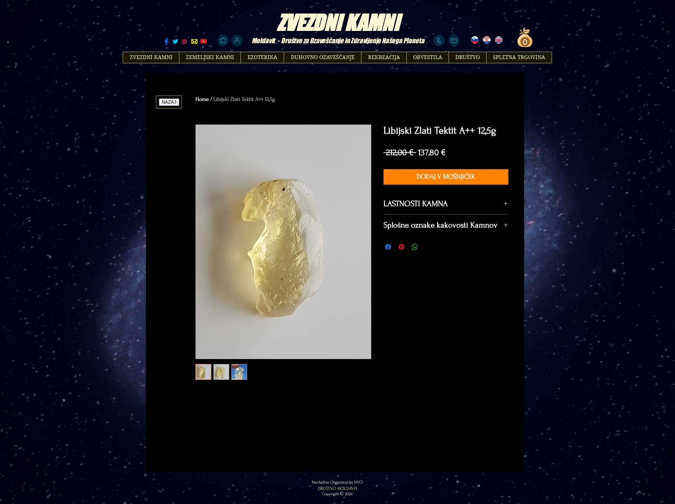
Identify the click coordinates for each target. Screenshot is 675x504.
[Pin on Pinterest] (401, 247)
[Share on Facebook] (388, 247)
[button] (524, 42)
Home (202, 99)
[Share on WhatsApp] (415, 247)
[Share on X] (428, 247)
